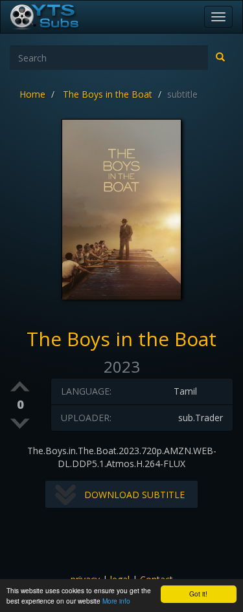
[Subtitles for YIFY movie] (59, 17)
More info (116, 601)
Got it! (198, 593)
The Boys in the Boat (107, 94)
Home (32, 94)
